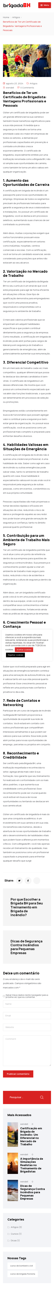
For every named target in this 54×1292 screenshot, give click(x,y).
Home (6, 17)
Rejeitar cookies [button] (15, 655)
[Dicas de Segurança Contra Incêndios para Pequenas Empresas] (13, 1190)
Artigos (16, 17)
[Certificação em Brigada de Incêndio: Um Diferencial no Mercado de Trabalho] (13, 1134)
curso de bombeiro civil (21, 1265)
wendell (10, 87)
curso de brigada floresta (22, 1274)
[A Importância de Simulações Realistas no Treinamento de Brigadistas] (13, 1163)
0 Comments (27, 87)
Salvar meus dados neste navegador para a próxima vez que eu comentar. (27, 996)
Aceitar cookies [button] (24, 649)
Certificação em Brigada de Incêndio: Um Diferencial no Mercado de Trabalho (31, 1136)
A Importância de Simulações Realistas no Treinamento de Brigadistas (31, 1165)
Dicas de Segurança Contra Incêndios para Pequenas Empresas (32, 1192)
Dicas (14, 1240)
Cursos (14, 1233)
